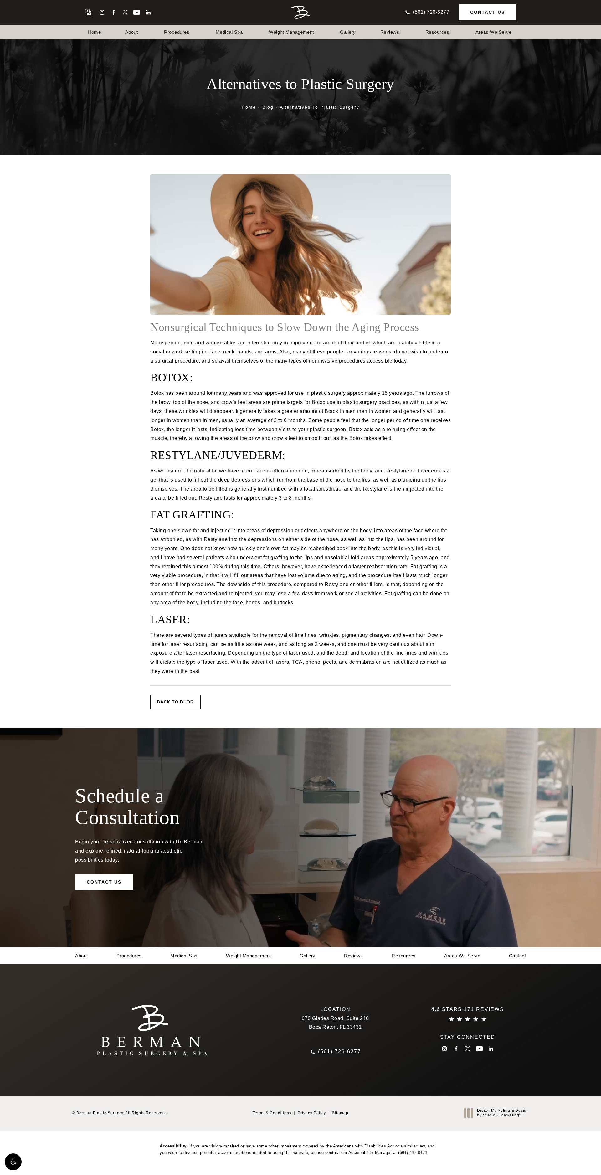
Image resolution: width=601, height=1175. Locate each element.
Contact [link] (517, 955)
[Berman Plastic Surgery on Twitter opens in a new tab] (125, 12)
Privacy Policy (312, 1113)
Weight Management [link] (291, 32)
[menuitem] (102, 12)
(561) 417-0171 (412, 1152)
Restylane (397, 470)
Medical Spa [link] (229, 32)
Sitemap (340, 1113)
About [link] (131, 32)
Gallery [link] (348, 32)
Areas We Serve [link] (493, 32)
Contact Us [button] (568, 1160)
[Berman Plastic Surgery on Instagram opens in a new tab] (102, 12)
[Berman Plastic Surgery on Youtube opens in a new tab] (136, 12)
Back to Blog (175, 701)
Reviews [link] (389, 32)
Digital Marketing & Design (503, 1113)
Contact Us (487, 12)
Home (249, 107)
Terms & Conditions (272, 1113)
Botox (157, 393)
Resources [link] (437, 32)
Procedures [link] (176, 32)
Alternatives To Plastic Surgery (319, 107)
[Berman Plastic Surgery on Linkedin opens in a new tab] (148, 12)
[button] (13, 1161)
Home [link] (94, 32)
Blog (268, 107)
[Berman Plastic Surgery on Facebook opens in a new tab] (113, 12)
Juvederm (428, 470)
